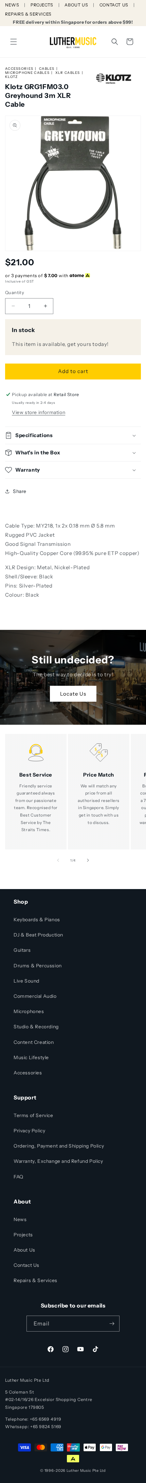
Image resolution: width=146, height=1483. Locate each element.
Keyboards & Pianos (37, 919)
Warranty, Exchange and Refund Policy (58, 1161)
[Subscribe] (111, 1324)
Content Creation (34, 1042)
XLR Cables (67, 72)
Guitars (22, 950)
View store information (38, 412)
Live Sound (26, 981)
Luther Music (79, 1470)
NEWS (12, 4)
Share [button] (19, 491)
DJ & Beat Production (38, 935)
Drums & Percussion (38, 966)
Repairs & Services (35, 1280)
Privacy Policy (29, 1131)
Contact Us (26, 1265)
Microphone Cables (27, 72)
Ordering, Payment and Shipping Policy (59, 1146)
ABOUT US (76, 4)
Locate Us (73, 693)
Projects (23, 1235)
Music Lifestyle (31, 1057)
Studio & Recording (36, 1027)
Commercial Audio (35, 996)
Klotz (11, 77)
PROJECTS (42, 4)
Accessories (19, 68)
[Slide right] (87, 860)
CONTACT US (113, 4)
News (20, 1219)
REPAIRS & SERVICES (28, 14)
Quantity (14, 292)
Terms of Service (33, 1115)
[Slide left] (58, 860)
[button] (13, 41)
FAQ (18, 1177)
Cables (47, 68)
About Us (24, 1250)
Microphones (29, 1011)
